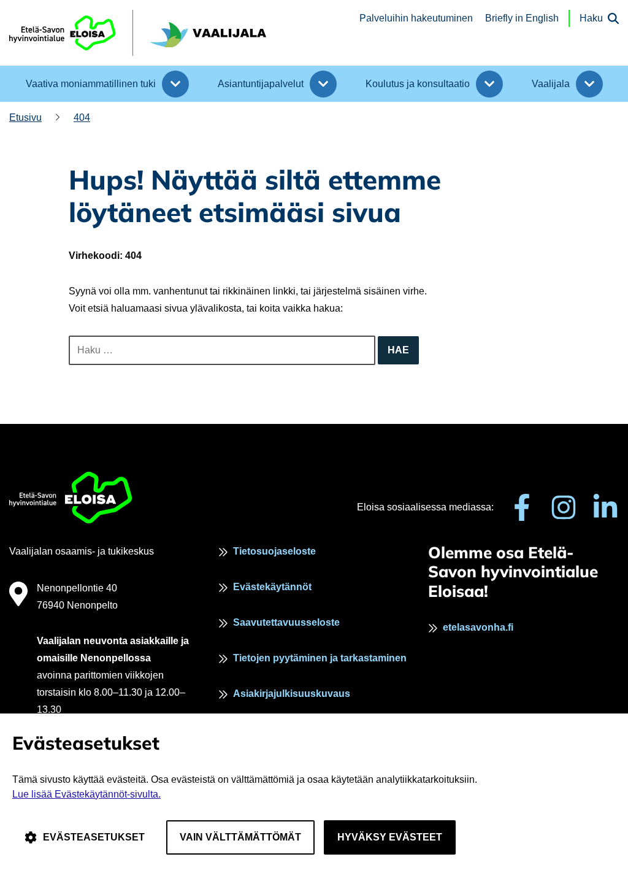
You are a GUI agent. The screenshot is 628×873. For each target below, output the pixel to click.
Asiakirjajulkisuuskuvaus (291, 693)
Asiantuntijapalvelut (261, 84)
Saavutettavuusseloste (286, 622)
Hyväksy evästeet (389, 837)
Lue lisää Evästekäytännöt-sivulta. (86, 794)
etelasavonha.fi (478, 627)
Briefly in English (522, 18)
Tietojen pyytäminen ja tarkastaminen (320, 658)
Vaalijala (551, 84)
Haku (591, 18)
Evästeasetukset (94, 837)
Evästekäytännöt (272, 587)
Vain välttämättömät (240, 837)
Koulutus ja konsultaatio (418, 84)
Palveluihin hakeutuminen (416, 18)
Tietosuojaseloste (274, 551)
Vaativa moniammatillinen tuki (91, 84)
